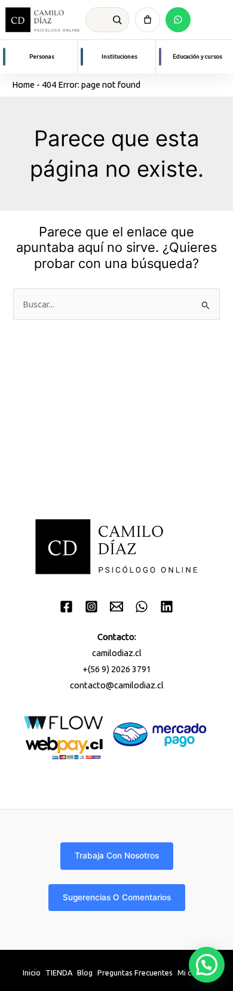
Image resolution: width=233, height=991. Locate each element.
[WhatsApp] (141, 606)
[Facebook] (66, 606)
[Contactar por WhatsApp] (178, 19)
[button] (207, 965)
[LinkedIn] (166, 606)
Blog (85, 972)
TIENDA (58, 972)
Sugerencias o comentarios (117, 897)
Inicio (32, 972)
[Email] (116, 606)
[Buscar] (117, 20)
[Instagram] (91, 606)
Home (23, 84)
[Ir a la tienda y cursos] (147, 19)
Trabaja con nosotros (117, 855)
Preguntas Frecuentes (135, 972)
